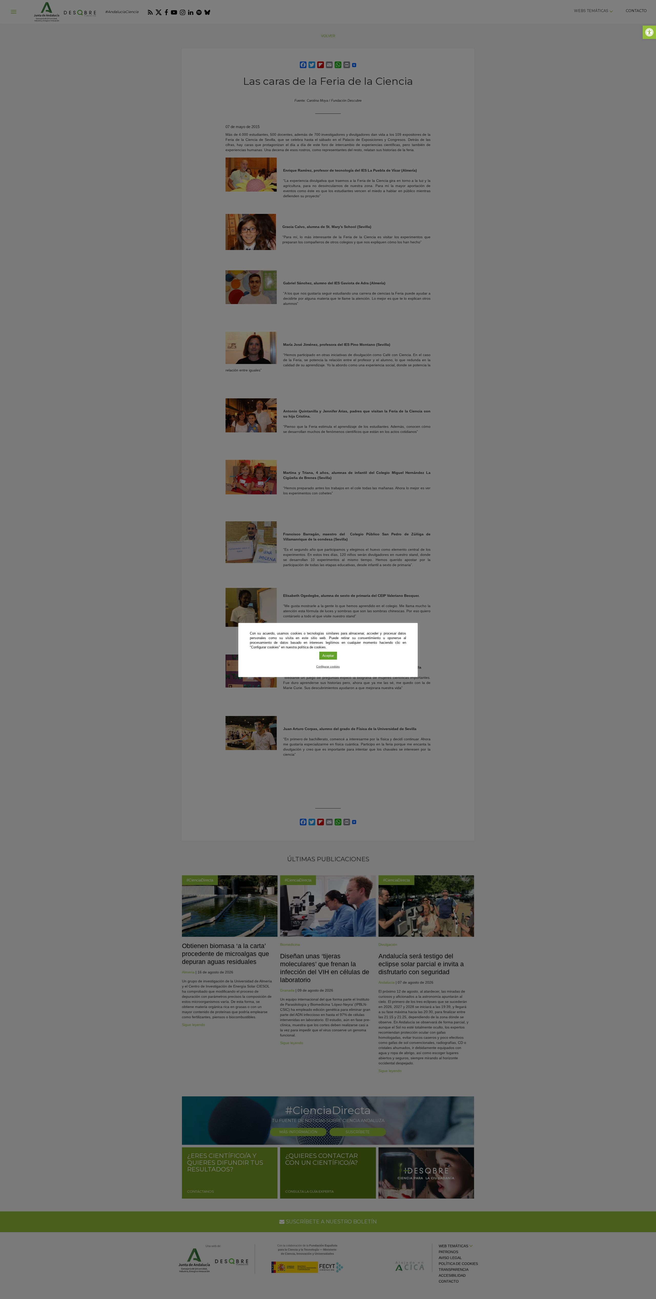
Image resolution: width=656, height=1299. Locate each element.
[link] (649, 32)
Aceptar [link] (328, 656)
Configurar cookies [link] (328, 666)
